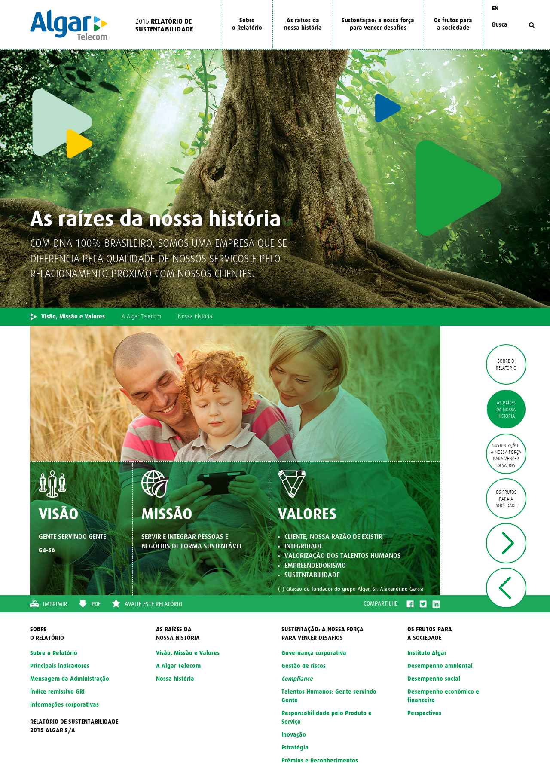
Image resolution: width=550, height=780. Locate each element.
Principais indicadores (59, 666)
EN (495, 9)
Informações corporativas (64, 705)
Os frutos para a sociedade (453, 24)
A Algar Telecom (141, 317)
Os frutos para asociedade (506, 499)
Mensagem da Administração (69, 679)
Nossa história (195, 317)
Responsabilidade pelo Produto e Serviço (326, 717)
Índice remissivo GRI (57, 692)
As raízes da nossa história (303, 24)
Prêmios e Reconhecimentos (319, 761)
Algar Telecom (68, 25)
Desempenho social (433, 679)
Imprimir (55, 604)
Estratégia (295, 748)
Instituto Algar (426, 653)
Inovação (293, 735)
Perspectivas (424, 713)
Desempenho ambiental (440, 666)
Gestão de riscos (303, 666)
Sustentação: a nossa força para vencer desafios (378, 24)
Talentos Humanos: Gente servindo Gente (328, 696)
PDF (96, 604)
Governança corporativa (313, 653)
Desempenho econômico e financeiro (443, 696)
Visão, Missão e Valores (73, 317)
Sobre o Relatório (247, 24)
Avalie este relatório (153, 604)
